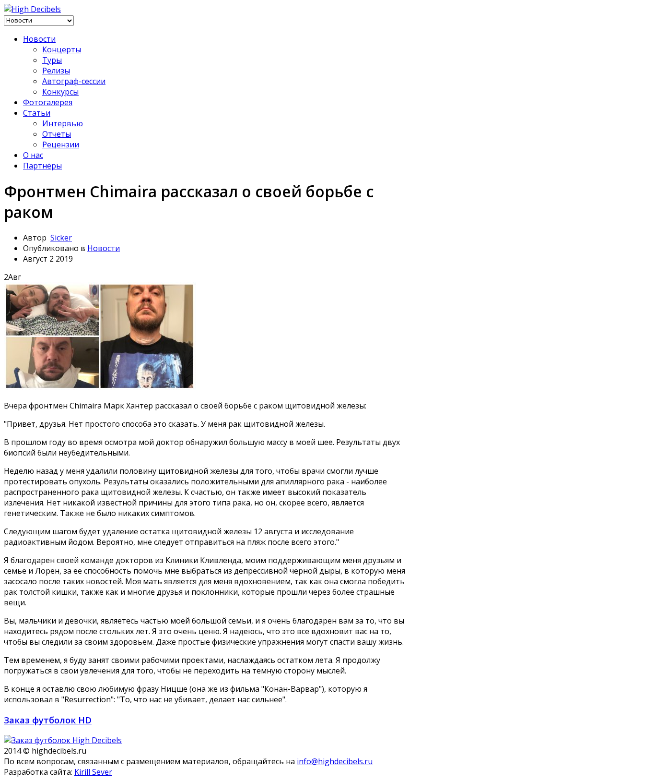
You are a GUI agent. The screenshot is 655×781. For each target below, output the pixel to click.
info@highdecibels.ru (335, 761)
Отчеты (56, 134)
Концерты (61, 49)
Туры (52, 60)
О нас (33, 155)
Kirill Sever (93, 772)
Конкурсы (60, 91)
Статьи (36, 113)
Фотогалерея (47, 102)
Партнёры (42, 165)
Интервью (62, 123)
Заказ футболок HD (48, 720)
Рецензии (60, 144)
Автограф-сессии (73, 81)
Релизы (56, 70)
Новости (39, 39)
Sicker (61, 237)
